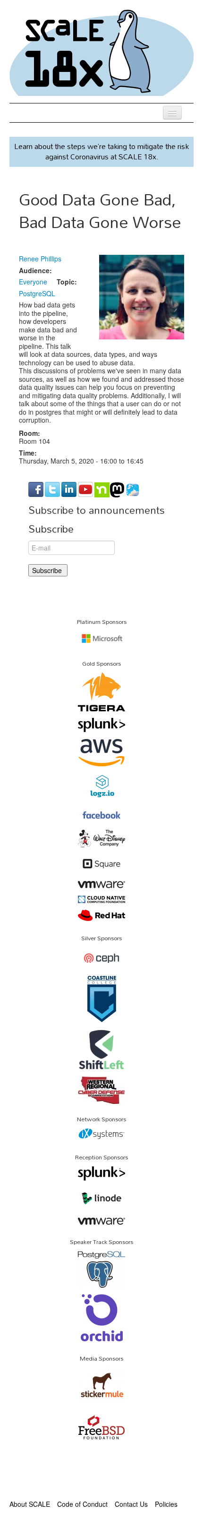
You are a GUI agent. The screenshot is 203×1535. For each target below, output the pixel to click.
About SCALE (29, 1504)
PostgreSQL (37, 293)
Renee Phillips (40, 258)
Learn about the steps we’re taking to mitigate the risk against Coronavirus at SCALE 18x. (101, 151)
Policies (166, 1504)
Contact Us (131, 1504)
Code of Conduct (82, 1504)
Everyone (33, 281)
